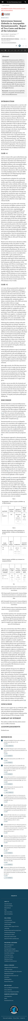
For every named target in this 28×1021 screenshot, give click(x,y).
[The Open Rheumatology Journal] (14, 1009)
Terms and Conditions (7, 1018)
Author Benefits (7, 924)
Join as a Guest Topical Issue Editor (11, 991)
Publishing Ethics (8, 979)
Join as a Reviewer (8, 989)
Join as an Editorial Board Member (11, 987)
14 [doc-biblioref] (24, 700)
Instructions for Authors (9, 934)
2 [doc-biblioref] (2, 413)
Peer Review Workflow (9, 957)
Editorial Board (7, 907)
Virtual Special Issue (8, 955)
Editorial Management (9, 944)
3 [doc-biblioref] (15, 427)
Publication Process (8, 959)
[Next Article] (26, 46)
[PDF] (20, 46)
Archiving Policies (8, 920)
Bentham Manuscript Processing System (12, 930)
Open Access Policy (8, 912)
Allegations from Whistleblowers (11, 967)
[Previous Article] (23, 46)
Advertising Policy (8, 996)
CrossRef (6, 743)
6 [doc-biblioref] (7, 471)
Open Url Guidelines (8, 914)
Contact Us (22, 1018)
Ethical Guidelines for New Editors (11, 951)
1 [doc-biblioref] (1, 413)
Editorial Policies (7, 947)
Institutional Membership (9, 932)
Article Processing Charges (9, 922)
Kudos (5, 998)
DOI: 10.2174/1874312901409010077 (8, 42)
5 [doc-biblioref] (1, 434)
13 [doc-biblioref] (3, 687)
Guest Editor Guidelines (9, 953)
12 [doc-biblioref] (19, 680)
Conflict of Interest (8, 969)
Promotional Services (8, 1000)
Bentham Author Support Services (11, 926)
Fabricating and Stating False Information (13, 971)
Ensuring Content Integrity (9, 949)
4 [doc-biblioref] (8, 431)
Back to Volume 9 (5, 5)
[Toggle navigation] (2, 2)
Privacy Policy (16, 1018)
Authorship (6, 928)
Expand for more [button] (21, 524)
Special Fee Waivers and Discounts (11, 938)
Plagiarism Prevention (8, 973)
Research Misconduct (8, 981)
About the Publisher (8, 905)
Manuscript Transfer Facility (10, 936)
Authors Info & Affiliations (8, 36)
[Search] (25, 2)
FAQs (5, 910)
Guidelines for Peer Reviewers (10, 961)
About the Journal (8, 903)
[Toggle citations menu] (9, 746)
